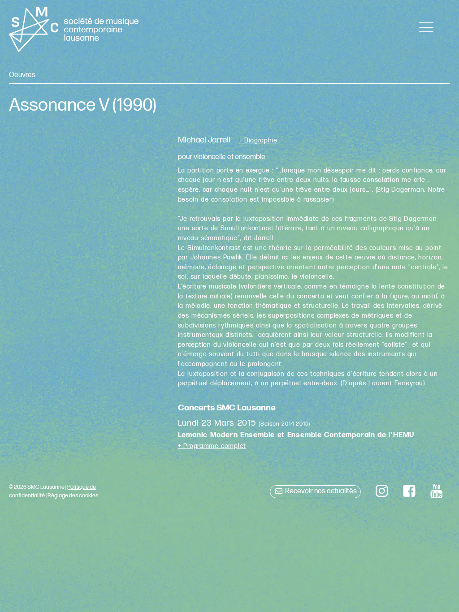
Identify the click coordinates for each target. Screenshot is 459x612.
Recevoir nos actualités (320, 491)
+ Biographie (257, 141)
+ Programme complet (212, 446)
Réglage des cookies (73, 495)
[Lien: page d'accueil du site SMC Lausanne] (73, 29)
